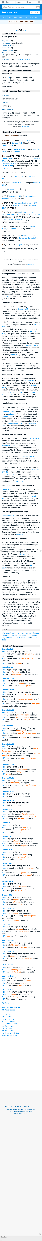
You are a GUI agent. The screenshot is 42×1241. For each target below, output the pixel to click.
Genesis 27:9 (17, 143)
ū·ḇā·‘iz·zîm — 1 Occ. (10, 1024)
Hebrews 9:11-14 (8, 516)
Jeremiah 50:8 (33, 438)
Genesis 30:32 (19, 149)
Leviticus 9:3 (7, 989)
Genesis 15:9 (27, 140)
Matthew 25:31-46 (9, 445)
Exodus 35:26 (7, 881)
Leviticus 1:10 (30, 196)
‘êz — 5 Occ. (7, 1017)
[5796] (39, 555)
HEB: (4, 652)
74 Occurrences (8, 1003)
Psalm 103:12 (21, 534)
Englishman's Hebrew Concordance (16, 638)
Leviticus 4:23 (12, 215)
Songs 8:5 (20, 245)
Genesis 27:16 (8, 678)
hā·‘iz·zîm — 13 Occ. (10, 1019)
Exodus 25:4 (15, 229)
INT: (3, 663)
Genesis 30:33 (8, 710)
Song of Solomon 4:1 (27, 456)
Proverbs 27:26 (16, 392)
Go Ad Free (3, 1236)
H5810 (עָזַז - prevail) (22, 59)
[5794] (2, 555)
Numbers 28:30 (8, 199)
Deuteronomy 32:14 (15, 423)
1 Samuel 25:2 (18, 152)
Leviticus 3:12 (20, 203)
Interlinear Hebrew (24, 633)
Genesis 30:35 (8, 726)
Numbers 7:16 (34, 215)
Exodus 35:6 (7, 850)
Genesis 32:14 (8, 764)
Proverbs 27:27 (8, 168)
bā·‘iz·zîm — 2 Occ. (9, 1015)
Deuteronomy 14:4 (9, 163)
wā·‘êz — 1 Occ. (8, 1026)
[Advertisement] (21, 1078)
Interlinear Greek (8, 633)
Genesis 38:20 (8, 800)
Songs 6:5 (32, 238)
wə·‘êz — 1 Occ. (8, 1031)
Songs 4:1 (23, 238)
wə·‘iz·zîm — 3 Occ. (10, 1035)
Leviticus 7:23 (7, 166)
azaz (8, 78)
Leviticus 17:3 (32, 203)
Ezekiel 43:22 (23, 212)
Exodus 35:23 (7, 863)
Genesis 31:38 (7, 145)
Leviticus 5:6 (18, 220)
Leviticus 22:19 (15, 196)
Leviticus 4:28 (7, 220)
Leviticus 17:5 (17, 205)
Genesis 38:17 (8, 412)
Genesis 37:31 (8, 474)
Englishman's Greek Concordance (24, 635)
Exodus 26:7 (30, 381)
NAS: (4, 654)
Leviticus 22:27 (18, 176)
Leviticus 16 (18, 481)
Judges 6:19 (12, 414)
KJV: (4, 658)
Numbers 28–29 (31, 345)
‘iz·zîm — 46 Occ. (9, 1021)
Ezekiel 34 (23, 554)
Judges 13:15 (8, 416)
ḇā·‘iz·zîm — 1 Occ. (9, 1028)
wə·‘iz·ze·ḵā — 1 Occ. (10, 1033)
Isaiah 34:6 (6, 489)
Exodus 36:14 (7, 895)
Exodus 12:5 (13, 189)
